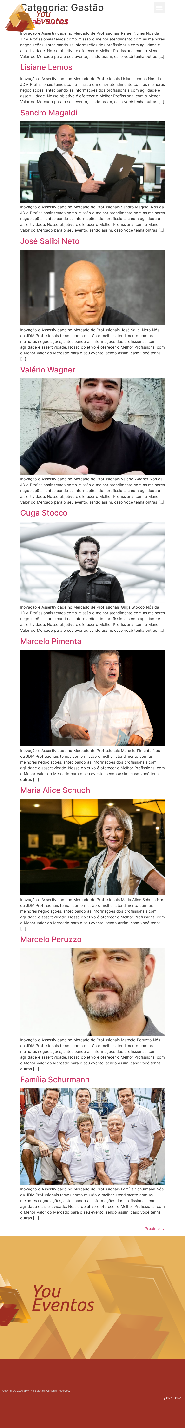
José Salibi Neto (49, 241)
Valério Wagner (47, 369)
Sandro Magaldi (48, 112)
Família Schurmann (55, 1079)
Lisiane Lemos (46, 67)
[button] (159, 7)
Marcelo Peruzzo (51, 939)
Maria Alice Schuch (55, 790)
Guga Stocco (43, 513)
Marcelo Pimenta (50, 641)
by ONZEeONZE (173, 1398)
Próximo (155, 1228)
